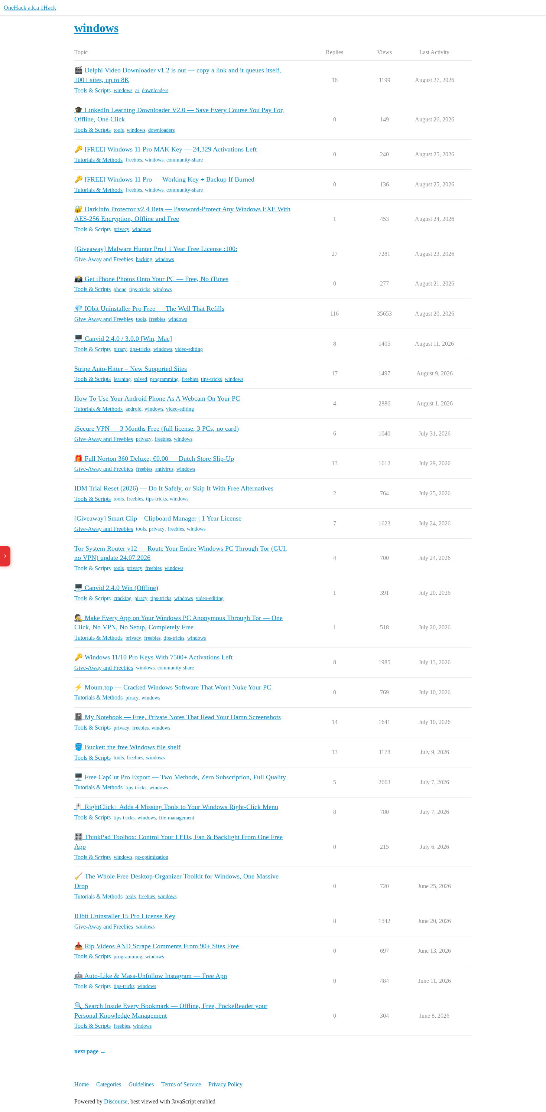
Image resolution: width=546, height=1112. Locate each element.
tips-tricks (139, 289)
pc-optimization (151, 857)
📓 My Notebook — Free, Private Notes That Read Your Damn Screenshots (177, 717)
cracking (122, 598)
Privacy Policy (225, 1084)
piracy (120, 349)
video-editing (189, 349)
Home (81, 1084)
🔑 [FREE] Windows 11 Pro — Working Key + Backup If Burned (164, 179)
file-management (176, 818)
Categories (108, 1084)
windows (123, 90)
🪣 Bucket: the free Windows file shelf (127, 747)
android (134, 409)
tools (119, 130)
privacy (121, 229)
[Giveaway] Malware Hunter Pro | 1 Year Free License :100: (155, 248)
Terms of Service (181, 1084)
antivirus (164, 469)
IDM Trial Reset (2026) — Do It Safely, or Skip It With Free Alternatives (173, 488)
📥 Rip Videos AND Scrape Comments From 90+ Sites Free (156, 946)
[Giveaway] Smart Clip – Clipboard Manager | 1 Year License (157, 518)
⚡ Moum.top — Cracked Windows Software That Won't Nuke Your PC (172, 687)
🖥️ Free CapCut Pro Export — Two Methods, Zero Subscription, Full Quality (180, 777)
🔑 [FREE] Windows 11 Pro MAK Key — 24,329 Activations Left (165, 149)
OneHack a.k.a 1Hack (30, 7)
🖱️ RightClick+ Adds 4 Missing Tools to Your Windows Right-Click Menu (176, 807)
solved (140, 379)
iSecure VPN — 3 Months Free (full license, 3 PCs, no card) (156, 428)
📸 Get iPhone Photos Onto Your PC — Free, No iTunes (151, 279)
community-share (184, 160)
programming (164, 379)
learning (122, 379)
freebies (134, 160)
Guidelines (141, 1084)
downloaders (155, 90)
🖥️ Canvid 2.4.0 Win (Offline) (116, 587)
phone (120, 289)
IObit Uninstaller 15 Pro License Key (124, 916)
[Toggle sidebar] (5, 556)
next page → (90, 1051)
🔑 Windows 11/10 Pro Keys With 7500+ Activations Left (153, 657)
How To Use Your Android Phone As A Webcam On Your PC (157, 398)
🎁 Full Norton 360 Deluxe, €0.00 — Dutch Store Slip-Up (154, 458)
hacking (144, 259)
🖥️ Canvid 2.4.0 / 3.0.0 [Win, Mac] (123, 338)
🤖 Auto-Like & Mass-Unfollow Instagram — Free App (150, 975)
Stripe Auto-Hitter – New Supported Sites (130, 368)
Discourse (115, 1101)
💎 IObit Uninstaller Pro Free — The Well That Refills (149, 308)
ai (137, 90)
